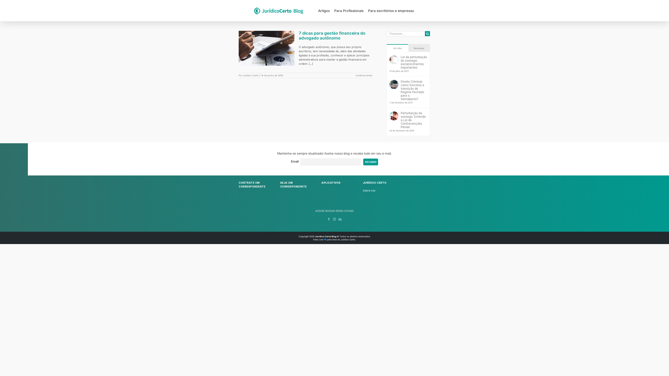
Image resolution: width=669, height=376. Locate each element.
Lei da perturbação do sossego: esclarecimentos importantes (414, 62)
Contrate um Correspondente (252, 184)
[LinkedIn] (340, 219)
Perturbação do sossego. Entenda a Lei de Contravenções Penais (413, 120)
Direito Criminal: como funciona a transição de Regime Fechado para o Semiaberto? (412, 90)
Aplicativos (331, 182)
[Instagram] (334, 219)
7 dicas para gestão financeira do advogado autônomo (332, 36)
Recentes (419, 48)
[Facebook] (329, 219)
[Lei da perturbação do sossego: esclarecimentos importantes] (393, 57)
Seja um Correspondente (293, 184)
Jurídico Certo (251, 75)
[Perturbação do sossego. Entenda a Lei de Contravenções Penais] (393, 113)
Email (295, 161)
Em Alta (398, 48)
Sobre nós (369, 190)
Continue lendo (364, 75)
